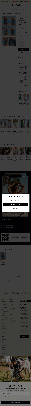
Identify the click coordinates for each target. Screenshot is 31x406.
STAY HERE (15, 208)
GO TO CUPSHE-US (15, 204)
